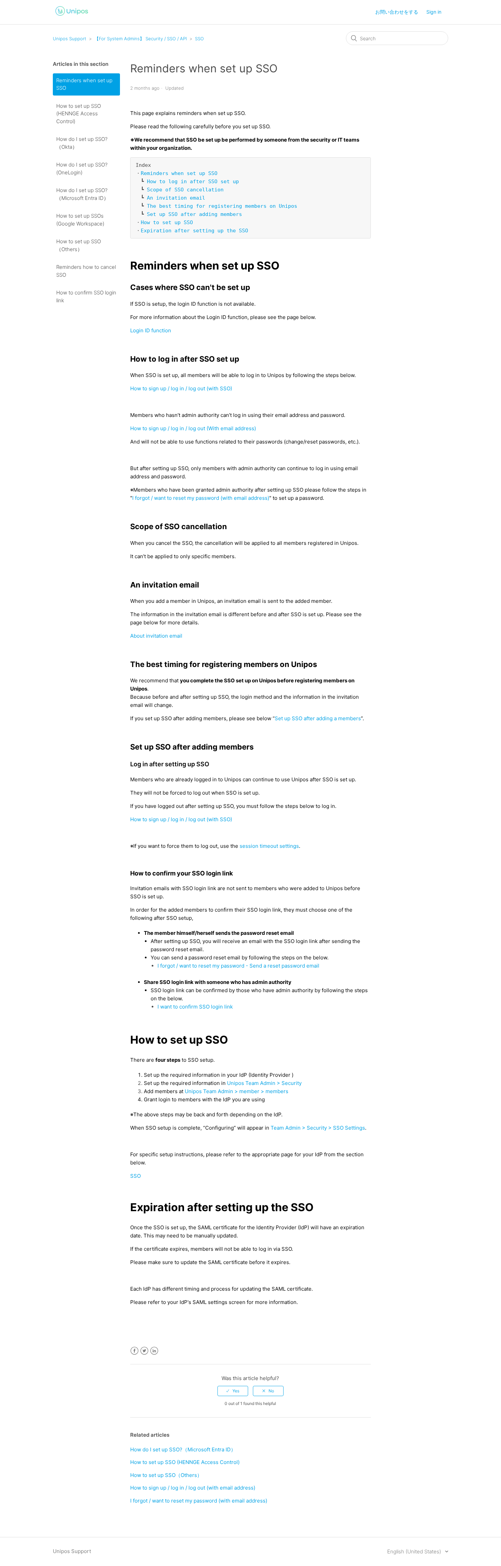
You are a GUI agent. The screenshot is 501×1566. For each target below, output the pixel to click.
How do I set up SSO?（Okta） (81, 143)
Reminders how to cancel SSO (86, 271)
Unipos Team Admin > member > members (236, 1091)
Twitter (144, 1351)
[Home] (72, 16)
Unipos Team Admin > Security (264, 1083)
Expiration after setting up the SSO (194, 231)
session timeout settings (269, 846)
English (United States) (414, 1551)
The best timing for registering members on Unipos (222, 206)
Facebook (134, 1351)
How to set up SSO (167, 222)
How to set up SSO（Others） (78, 245)
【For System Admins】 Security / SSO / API (140, 38)
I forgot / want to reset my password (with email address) (200, 498)
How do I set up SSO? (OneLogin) (81, 168)
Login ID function (150, 330)
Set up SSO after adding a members (318, 718)
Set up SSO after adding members (194, 214)
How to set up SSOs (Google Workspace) (80, 220)
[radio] (232, 1391)
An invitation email (176, 198)
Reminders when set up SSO (84, 84)
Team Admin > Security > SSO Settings (318, 1128)
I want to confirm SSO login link (195, 1006)
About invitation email (156, 636)
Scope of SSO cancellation (185, 190)
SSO (199, 38)
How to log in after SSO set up (193, 181)
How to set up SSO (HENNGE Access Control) (78, 114)
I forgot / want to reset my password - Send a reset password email (238, 965)
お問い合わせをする (396, 12)
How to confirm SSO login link (86, 296)
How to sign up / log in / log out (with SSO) (181, 388)
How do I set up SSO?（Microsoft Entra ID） (82, 194)
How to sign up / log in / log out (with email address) (192, 1487)
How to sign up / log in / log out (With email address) (193, 428)
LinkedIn (154, 1351)
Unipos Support (69, 38)
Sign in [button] (433, 12)
